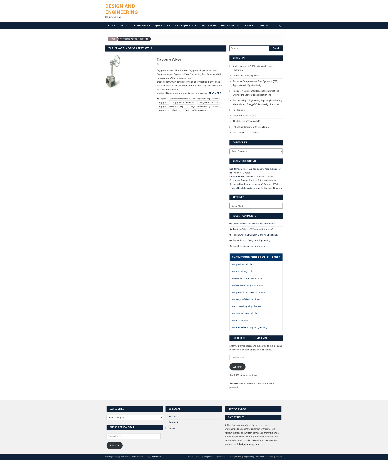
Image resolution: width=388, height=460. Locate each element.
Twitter (172, 416)
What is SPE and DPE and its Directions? (258, 235)
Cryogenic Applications (183, 102)
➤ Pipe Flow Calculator (243, 264)
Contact (265, 25)
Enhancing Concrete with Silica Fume (251, 127)
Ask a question (186, 25)
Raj (234, 235)
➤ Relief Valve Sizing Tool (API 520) (249, 327)
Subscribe (237, 367)
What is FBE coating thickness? (257, 229)
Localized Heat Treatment (242, 176)
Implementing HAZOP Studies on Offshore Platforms (253, 68)
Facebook (173, 422)
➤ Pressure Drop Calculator (246, 313)
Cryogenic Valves (169, 59)
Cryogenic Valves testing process (203, 106)
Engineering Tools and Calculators (228, 25)
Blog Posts (142, 25)
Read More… (215, 93)
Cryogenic (163, 102)
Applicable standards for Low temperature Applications (193, 99)
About (124, 25)
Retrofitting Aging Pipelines (246, 75)
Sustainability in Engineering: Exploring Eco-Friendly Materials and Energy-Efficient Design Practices (257, 102)
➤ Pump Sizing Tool (242, 271)
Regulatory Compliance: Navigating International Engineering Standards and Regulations (256, 93)
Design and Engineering (195, 110)
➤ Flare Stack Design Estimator (247, 285)
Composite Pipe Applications (243, 180)
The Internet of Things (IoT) (246, 121)
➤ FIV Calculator (240, 320)
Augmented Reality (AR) (244, 115)
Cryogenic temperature (209, 102)
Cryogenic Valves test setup (171, 106)
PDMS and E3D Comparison (246, 132)
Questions (162, 25)
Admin (236, 223)
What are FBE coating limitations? (258, 223)
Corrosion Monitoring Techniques (245, 184)
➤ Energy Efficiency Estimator (247, 299)
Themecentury (156, 457)
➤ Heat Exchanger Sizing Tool (247, 278)
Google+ (173, 428)
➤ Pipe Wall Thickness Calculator (248, 292)
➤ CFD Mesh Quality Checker (246, 306)
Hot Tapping (239, 110)
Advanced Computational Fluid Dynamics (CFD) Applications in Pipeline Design (255, 83)
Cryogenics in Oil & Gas (169, 110)
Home (111, 25)
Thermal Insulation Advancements (246, 188)
